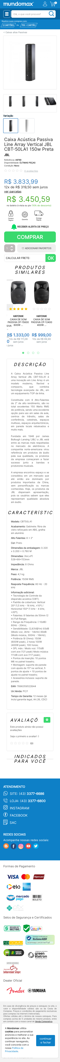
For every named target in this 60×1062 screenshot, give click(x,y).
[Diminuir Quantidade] (12, 250)
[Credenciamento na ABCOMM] (14, 943)
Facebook (19, 815)
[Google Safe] (33, 929)
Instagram (19, 808)
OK (51, 258)
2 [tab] (26, 353)
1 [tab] (21, 353)
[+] (47, 720)
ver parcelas (12, 191)
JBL (7, 155)
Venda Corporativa (43, 1021)
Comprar (30, 237)
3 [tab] (31, 353)
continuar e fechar (46, 1040)
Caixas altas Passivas (16, 32)
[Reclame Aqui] (40, 941)
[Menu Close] (6, 14)
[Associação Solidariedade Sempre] (12, 968)
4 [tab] (36, 353)
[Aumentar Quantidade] (12, 247)
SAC (13, 823)
